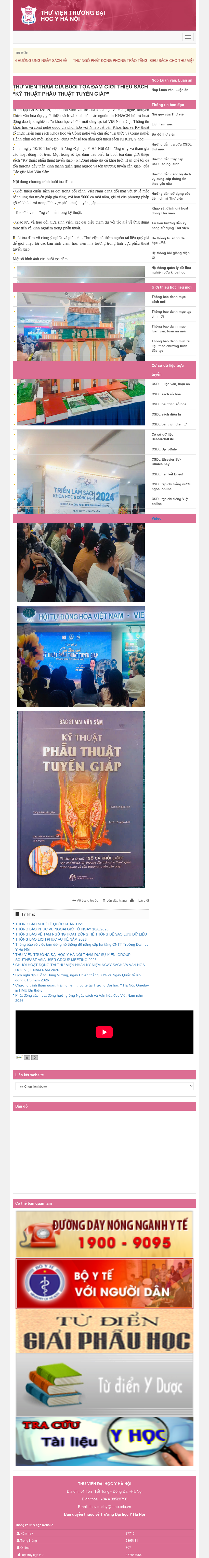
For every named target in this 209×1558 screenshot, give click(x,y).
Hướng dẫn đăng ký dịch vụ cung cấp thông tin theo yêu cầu (171, 179)
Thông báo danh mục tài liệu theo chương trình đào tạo (171, 346)
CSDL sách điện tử (166, 414)
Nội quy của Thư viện (169, 114)
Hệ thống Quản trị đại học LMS (169, 240)
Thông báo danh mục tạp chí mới (171, 314)
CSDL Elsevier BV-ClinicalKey (166, 461)
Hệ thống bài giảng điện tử (171, 255)
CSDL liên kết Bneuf (167, 474)
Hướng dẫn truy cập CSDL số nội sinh (167, 161)
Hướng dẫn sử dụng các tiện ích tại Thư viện (171, 196)
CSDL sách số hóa (166, 394)
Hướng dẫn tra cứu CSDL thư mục (172, 146)
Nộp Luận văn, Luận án (170, 89)
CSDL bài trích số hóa (169, 403)
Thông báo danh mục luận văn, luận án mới (169, 328)
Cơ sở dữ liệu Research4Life (163, 437)
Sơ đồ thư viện (163, 134)
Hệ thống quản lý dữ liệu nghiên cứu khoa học (171, 270)
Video (157, 518)
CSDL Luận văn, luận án (171, 383)
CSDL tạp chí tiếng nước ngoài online (171, 486)
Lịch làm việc (162, 124)
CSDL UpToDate (164, 449)
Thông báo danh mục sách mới (169, 299)
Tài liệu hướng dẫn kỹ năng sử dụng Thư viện (170, 225)
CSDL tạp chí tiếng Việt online (170, 501)
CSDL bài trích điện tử (169, 424)
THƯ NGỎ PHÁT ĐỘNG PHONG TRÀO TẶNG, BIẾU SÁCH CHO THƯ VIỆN (76, 60)
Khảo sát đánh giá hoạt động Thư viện (170, 210)
